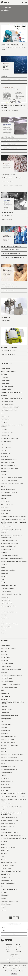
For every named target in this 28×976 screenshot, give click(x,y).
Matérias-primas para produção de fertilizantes (13, 516)
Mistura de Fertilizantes (7, 527)
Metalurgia (4, 552)
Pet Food (3, 474)
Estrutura (3, 621)
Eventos (3, 633)
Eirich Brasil (4, 615)
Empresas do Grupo (6, 627)
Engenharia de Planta (6, 603)
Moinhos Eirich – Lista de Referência (10, 407)
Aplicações (4, 422)
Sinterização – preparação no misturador (12, 558)
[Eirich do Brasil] (5, 2)
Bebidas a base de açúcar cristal (9, 438)
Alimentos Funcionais (6, 432)
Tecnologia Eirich (5, 419)
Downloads (8, 7)
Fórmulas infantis (5, 453)
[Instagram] (19, 962)
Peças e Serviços (5, 600)
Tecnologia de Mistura (7, 401)
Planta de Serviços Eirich (7, 588)
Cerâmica (3, 498)
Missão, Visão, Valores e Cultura (9, 624)
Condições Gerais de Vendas (8, 371)
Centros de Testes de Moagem (9, 585)
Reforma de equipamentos (8, 606)
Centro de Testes (5, 597)
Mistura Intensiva (5, 383)
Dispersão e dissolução (7, 504)
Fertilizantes (4, 513)
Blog (2, 609)
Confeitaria (4, 450)
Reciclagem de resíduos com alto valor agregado (14, 561)
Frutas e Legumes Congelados (9, 459)
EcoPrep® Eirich (5, 501)
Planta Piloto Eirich (6, 591)
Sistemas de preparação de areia (9, 543)
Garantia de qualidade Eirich (8, 546)
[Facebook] (12, 962)
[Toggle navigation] (26, 2)
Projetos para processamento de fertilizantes (13, 519)
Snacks (3, 486)
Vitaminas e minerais (6, 495)
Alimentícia (4, 429)
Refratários (4, 395)
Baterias (3, 567)
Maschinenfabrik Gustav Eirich (9, 612)
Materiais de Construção (7, 549)
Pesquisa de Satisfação (7, 386)
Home (2, 413)
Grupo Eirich (18, 946)
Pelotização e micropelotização (9, 555)
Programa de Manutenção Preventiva (11, 594)
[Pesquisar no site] (23, 2)
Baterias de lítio (5, 573)
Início (2, 7)
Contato (3, 630)
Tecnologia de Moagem (7, 404)
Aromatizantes (5, 435)
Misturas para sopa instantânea (9, 468)
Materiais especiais (6, 510)
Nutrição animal (5, 471)
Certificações (4, 618)
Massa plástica (5, 507)
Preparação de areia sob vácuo (9, 540)
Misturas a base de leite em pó (9, 465)
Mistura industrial (5, 380)
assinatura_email (5, 368)
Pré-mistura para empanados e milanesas (12, 477)
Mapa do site (4, 377)
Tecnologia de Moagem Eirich (9, 410)
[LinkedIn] (9, 962)
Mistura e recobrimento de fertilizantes (11, 530)
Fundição (3, 533)
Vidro (2, 579)
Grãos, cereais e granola (7, 462)
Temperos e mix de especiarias (9, 492)
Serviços (3, 582)
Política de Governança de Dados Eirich (11, 392)
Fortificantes (4, 456)
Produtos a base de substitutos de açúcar (12, 483)
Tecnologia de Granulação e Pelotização (11, 398)
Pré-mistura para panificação (9, 480)
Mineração (4, 564)
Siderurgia (3, 576)
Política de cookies (6, 389)
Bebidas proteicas (6, 441)
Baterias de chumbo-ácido (8, 570)
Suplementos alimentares (8, 489)
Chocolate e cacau (6, 447)
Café (2, 444)
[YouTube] (15, 962)
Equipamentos (5, 416)
